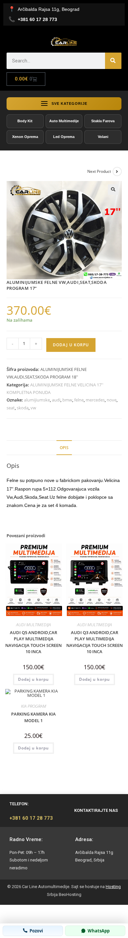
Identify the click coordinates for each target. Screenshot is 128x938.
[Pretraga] (113, 61)
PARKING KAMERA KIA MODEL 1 (33, 717)
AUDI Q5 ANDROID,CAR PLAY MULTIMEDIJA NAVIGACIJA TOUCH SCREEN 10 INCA (33, 642)
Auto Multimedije (64, 121)
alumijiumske (37, 400)
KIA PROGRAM (33, 706)
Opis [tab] (64, 447)
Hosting (113, 886)
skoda (23, 408)
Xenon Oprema (25, 137)
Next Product (99, 171)
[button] (113, 189)
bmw (67, 400)
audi (56, 400)
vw (33, 408)
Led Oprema (64, 137)
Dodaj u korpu (71, 345)
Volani (103, 137)
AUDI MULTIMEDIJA (33, 625)
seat (11, 408)
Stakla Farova (103, 121)
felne (79, 400)
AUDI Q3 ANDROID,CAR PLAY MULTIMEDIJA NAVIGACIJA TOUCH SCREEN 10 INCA (94, 642)
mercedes (95, 400)
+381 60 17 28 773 (31, 818)
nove (112, 400)
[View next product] (117, 171)
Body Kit (24, 121)
